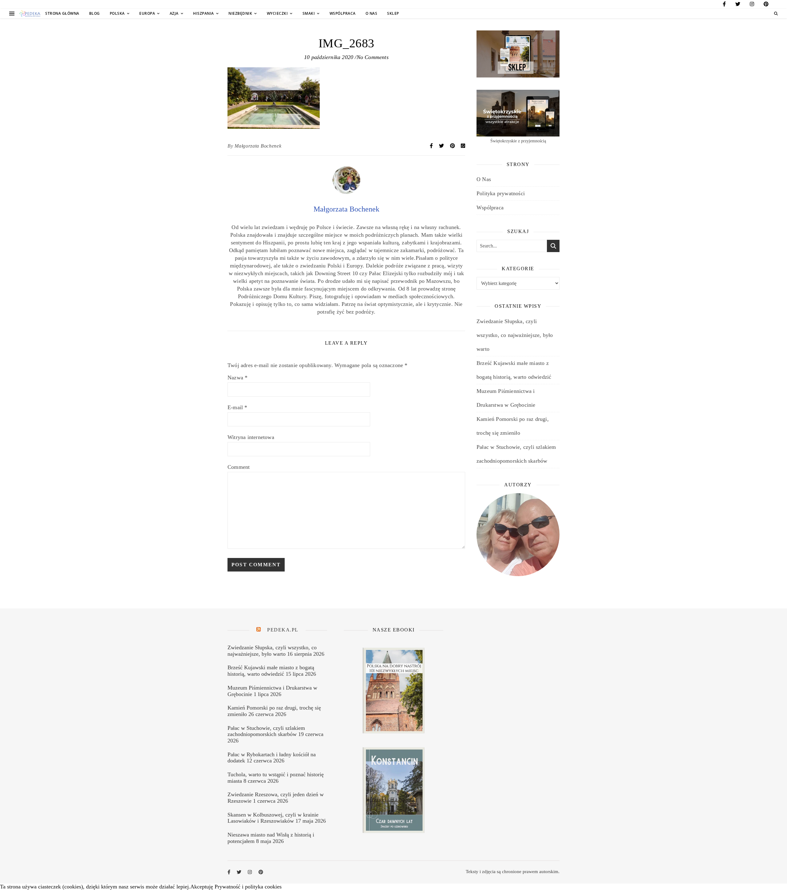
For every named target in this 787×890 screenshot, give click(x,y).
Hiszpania (203, 13)
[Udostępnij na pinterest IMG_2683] (453, 145)
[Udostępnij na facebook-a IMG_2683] (432, 145)
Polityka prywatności (501, 193)
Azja (174, 13)
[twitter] (737, 5)
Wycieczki (277, 13)
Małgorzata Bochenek (258, 145)
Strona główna (62, 13)
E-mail (237, 407)
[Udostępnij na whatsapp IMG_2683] (463, 145)
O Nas (372, 13)
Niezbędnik (240, 13)
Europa (147, 13)
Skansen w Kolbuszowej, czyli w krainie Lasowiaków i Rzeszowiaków (272, 818)
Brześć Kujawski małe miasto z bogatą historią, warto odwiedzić (270, 670)
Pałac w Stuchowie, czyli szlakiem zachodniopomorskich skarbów (266, 731)
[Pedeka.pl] (30, 13)
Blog (94, 13)
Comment (238, 467)
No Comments (373, 57)
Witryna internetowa (250, 437)
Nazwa (237, 377)
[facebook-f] (724, 5)
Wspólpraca (343, 13)
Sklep (393, 13)
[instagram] (752, 5)
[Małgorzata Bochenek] (346, 192)
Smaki (309, 13)
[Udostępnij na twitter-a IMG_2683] (442, 145)
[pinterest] (766, 5)
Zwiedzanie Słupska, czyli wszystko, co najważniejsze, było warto (515, 335)
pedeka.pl (283, 629)
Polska (117, 13)
